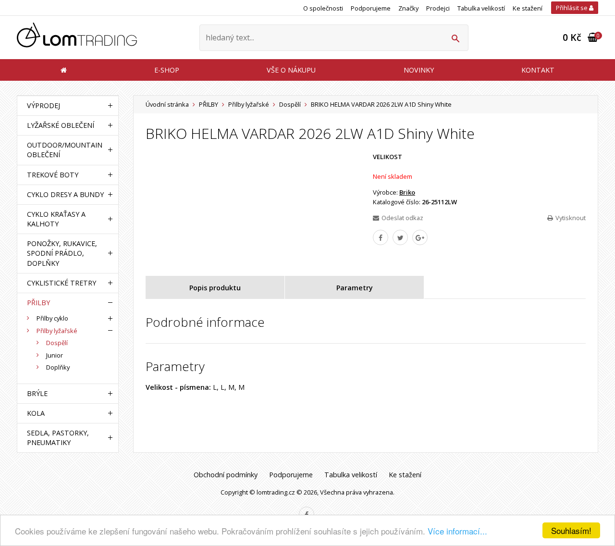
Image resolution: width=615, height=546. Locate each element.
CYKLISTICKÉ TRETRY (61, 282)
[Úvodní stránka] (77, 38)
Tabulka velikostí (481, 8)
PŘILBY (208, 104)
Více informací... (457, 531)
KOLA (36, 413)
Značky (408, 8)
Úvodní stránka (167, 104)
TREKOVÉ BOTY (52, 174)
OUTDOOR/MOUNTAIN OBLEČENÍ (64, 149)
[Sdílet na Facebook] (380, 237)
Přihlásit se (572, 7)
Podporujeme (371, 8)
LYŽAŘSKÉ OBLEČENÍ (60, 125)
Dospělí (290, 104)
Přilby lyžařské (248, 104)
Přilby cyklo (52, 318)
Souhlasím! (571, 530)
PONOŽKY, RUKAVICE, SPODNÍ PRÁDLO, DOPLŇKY (62, 253)
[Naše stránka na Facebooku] (306, 514)
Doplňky (58, 367)
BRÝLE (37, 393)
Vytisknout (570, 217)
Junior (54, 355)
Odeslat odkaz (402, 217)
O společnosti (323, 8)
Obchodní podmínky (226, 474)
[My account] (455, 38)
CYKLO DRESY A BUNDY (65, 194)
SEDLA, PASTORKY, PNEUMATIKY (58, 437)
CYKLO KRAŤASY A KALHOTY (56, 219)
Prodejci (438, 8)
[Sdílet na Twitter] (400, 237)
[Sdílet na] (420, 237)
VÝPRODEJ (43, 105)
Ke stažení (527, 8)
